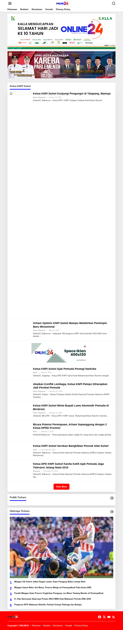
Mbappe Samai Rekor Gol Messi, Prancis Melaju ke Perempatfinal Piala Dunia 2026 (52, 587)
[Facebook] (100, 617)
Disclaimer (58, 625)
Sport (35, 450)
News (35, 97)
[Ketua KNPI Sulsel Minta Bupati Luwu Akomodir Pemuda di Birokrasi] (108, 416)
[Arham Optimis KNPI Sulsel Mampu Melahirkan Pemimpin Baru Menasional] (40, 336)
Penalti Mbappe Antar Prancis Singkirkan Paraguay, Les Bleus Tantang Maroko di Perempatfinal (58, 593)
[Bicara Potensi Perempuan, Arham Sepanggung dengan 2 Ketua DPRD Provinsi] (33, 437)
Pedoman (36, 625)
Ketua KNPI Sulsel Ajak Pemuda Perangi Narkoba (64, 368)
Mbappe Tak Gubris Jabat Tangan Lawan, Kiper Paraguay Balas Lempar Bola (49, 582)
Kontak (69, 625)
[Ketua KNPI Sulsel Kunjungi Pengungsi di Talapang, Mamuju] (103, 100)
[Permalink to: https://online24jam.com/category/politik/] (112, 498)
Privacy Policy (81, 625)
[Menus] (10, 3)
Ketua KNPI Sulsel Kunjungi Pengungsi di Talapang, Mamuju (72, 93)
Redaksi (47, 625)
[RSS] (114, 617)
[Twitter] (104, 617)
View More (61, 486)
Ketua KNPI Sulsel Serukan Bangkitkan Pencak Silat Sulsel (70, 445)
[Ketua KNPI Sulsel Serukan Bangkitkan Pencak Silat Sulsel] (44, 455)
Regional (41, 97)
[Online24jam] (62, 3)
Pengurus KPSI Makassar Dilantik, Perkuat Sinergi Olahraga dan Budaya (48, 604)
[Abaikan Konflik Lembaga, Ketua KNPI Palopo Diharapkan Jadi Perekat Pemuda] (42, 397)
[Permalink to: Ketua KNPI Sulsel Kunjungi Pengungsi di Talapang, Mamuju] (20, 204)
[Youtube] (109, 617)
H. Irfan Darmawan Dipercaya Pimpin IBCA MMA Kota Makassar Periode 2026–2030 (52, 599)
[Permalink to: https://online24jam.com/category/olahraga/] (112, 512)
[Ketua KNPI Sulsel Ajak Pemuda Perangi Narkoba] (110, 376)
